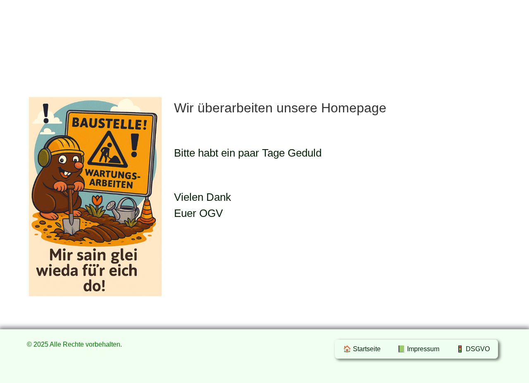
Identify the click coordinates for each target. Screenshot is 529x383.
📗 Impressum (418, 348)
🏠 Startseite (362, 348)
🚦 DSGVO (473, 348)
